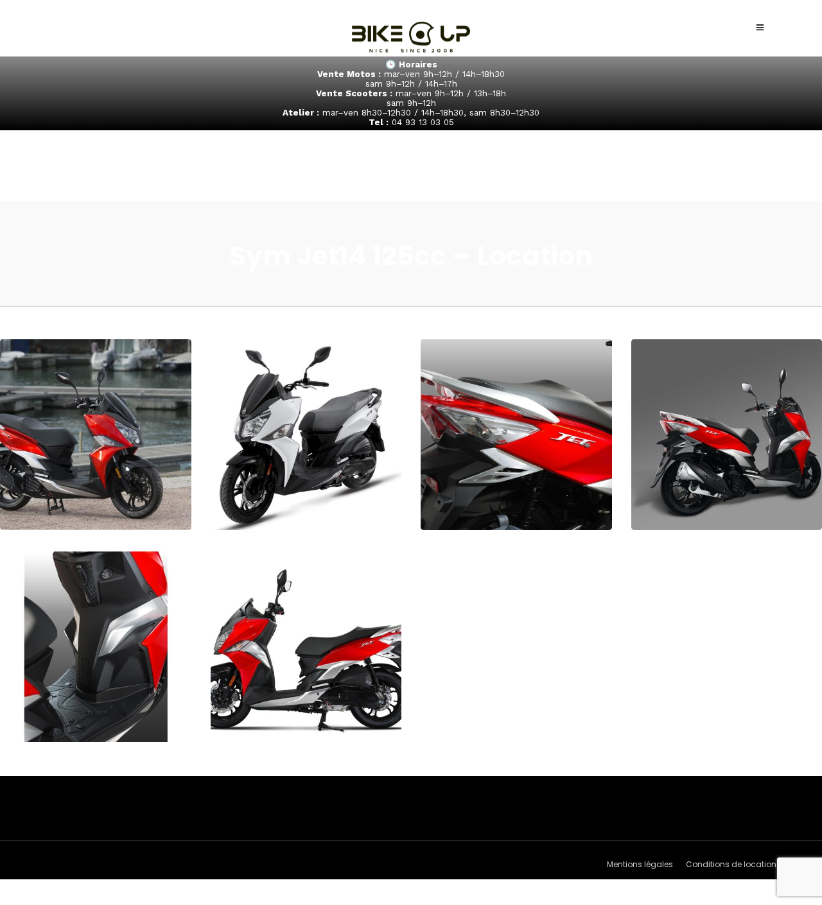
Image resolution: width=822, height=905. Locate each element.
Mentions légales (640, 864)
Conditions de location (731, 864)
